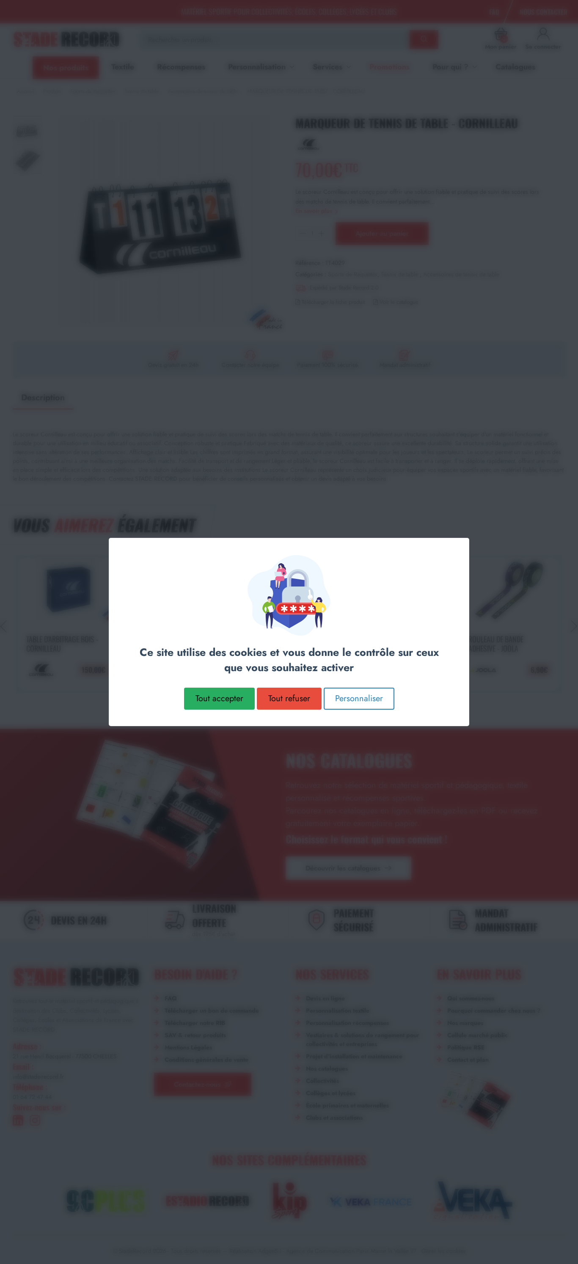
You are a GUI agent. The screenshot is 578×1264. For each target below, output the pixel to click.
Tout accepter (219, 698)
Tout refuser (289, 698)
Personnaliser (359, 698)
